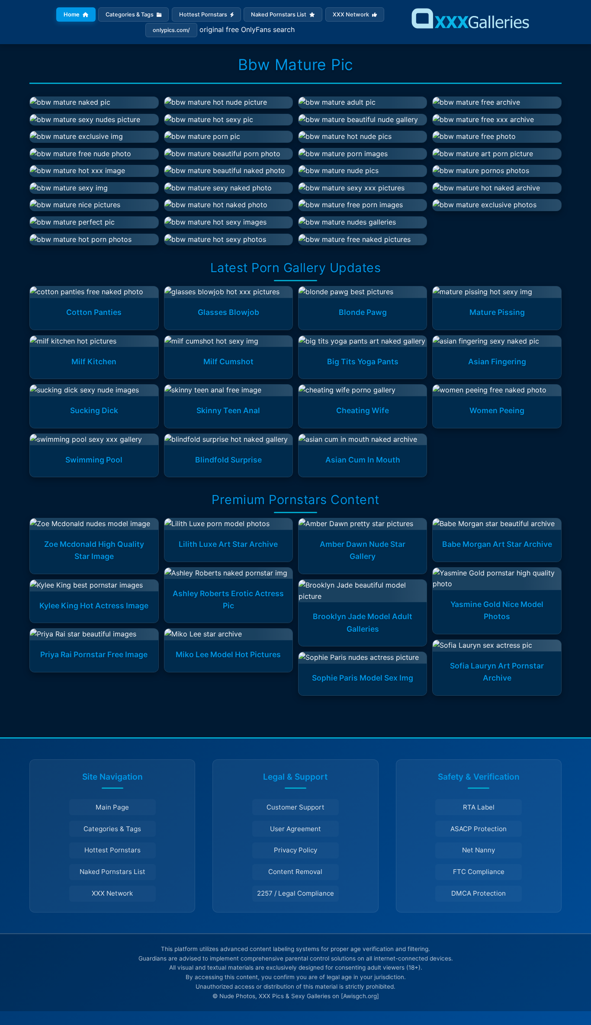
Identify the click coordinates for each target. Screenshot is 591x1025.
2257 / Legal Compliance (295, 893)
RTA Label (479, 807)
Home (72, 14)
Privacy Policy (295, 850)
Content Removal (295, 872)
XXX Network (351, 14)
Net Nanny (478, 850)
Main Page (112, 807)
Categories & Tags (130, 14)
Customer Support (295, 807)
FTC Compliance (478, 872)
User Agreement (295, 829)
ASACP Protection (478, 829)
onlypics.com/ (171, 30)
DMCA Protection (478, 893)
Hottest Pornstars (203, 14)
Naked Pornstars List (279, 14)
